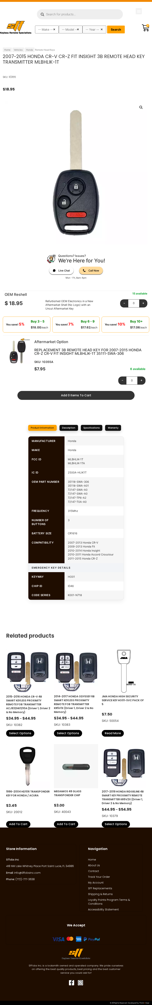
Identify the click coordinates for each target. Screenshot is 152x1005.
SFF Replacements (100, 888)
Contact (93, 871)
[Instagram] (80, 982)
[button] (139, 11)
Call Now (93, 270)
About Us (94, 865)
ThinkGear (144, 1003)
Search (116, 29)
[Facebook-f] (71, 982)
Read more (113, 733)
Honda (29, 49)
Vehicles (18, 49)
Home (7, 49)
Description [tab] (68, 427)
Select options (20, 733)
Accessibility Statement (103, 909)
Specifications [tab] (91, 427)
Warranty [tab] (113, 427)
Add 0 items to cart (76, 395)
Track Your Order (99, 877)
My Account (96, 882)
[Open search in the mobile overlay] (80, 14)
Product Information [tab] (42, 427)
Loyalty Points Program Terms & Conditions (109, 902)
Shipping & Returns (100, 894)
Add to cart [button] (18, 824)
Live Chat (64, 270)
